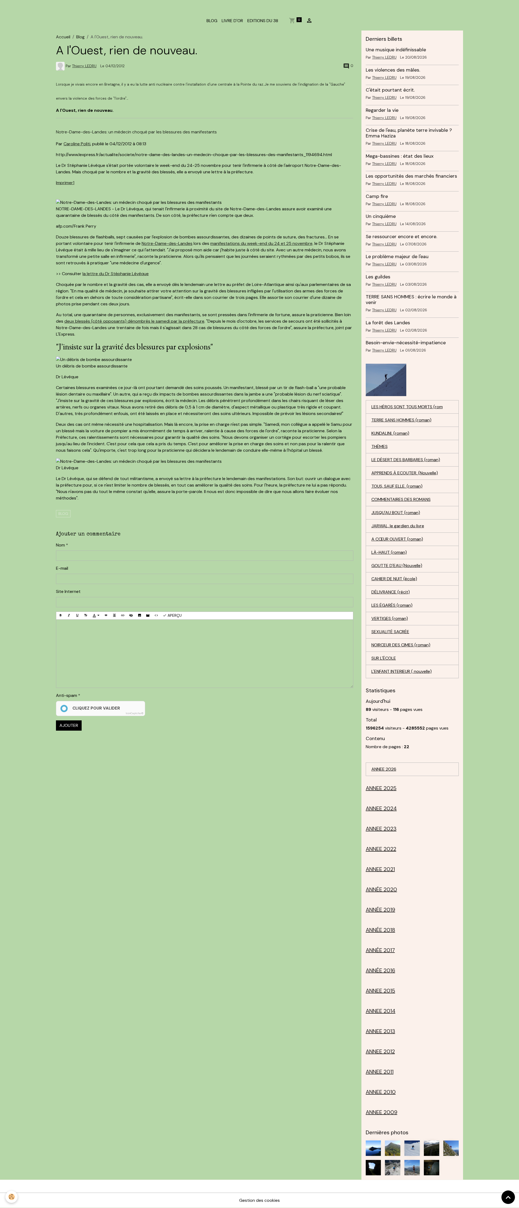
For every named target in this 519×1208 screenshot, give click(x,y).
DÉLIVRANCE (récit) (390, 592)
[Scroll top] (508, 1197)
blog (63, 513)
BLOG (212, 20)
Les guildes (378, 277)
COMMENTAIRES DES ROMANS (401, 499)
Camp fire (377, 196)
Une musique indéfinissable (396, 50)
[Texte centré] (114, 615)
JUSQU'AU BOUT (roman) (395, 512)
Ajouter (68, 725)
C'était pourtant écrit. (390, 90)
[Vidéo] (148, 615)
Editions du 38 (262, 20)
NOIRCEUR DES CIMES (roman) (400, 645)
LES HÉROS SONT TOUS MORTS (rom (407, 407)
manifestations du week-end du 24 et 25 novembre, (261, 243)
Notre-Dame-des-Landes (167, 243)
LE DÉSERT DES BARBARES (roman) (405, 460)
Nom (60, 545)
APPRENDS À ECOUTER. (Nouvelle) (404, 473)
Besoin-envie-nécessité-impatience (406, 343)
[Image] (139, 615)
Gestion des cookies (259, 1200)
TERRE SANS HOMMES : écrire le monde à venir (411, 299)
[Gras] (60, 615)
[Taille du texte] (85, 615)
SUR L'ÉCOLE (383, 658)
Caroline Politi (77, 144)
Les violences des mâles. (393, 70)
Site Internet (68, 591)
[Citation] (106, 615)
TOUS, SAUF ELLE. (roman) (396, 486)
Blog (80, 37)
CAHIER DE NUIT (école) (394, 579)
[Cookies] (11, 1197)
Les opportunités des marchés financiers (411, 176)
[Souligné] (77, 615)
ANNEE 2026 (383, 769)
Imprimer (64, 182)
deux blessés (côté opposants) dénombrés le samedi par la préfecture (134, 321)
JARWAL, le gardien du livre (397, 526)
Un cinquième (381, 216)
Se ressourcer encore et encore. (401, 236)
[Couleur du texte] (96, 615)
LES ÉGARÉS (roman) (391, 605)
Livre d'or (232, 20)
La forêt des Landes (388, 323)
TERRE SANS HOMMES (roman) (401, 420)
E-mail (62, 568)
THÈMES (379, 446)
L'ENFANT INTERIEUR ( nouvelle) (401, 671)
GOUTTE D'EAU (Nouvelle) (396, 565)
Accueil (63, 37)
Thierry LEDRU (84, 66)
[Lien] (122, 615)
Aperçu (174, 615)
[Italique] (69, 615)
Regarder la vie (382, 110)
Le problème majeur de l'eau (397, 256)
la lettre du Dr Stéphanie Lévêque (115, 273)
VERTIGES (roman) (389, 618)
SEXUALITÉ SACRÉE (390, 632)
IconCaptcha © (134, 713)
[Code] (156, 615)
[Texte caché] (131, 615)
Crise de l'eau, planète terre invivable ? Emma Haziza (409, 133)
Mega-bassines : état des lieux (400, 156)
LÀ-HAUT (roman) (389, 552)
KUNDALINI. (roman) (390, 433)
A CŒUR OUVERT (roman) (397, 539)
